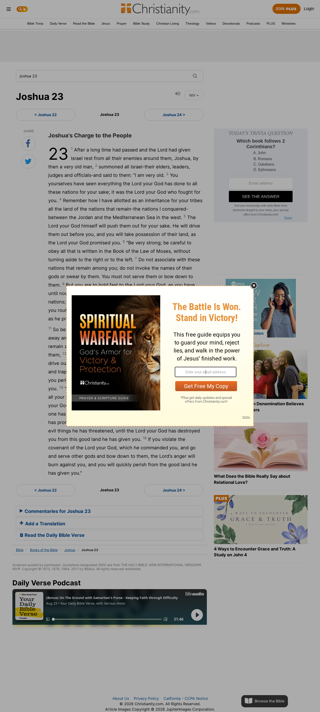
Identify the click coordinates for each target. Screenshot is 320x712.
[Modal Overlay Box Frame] (160, 356)
